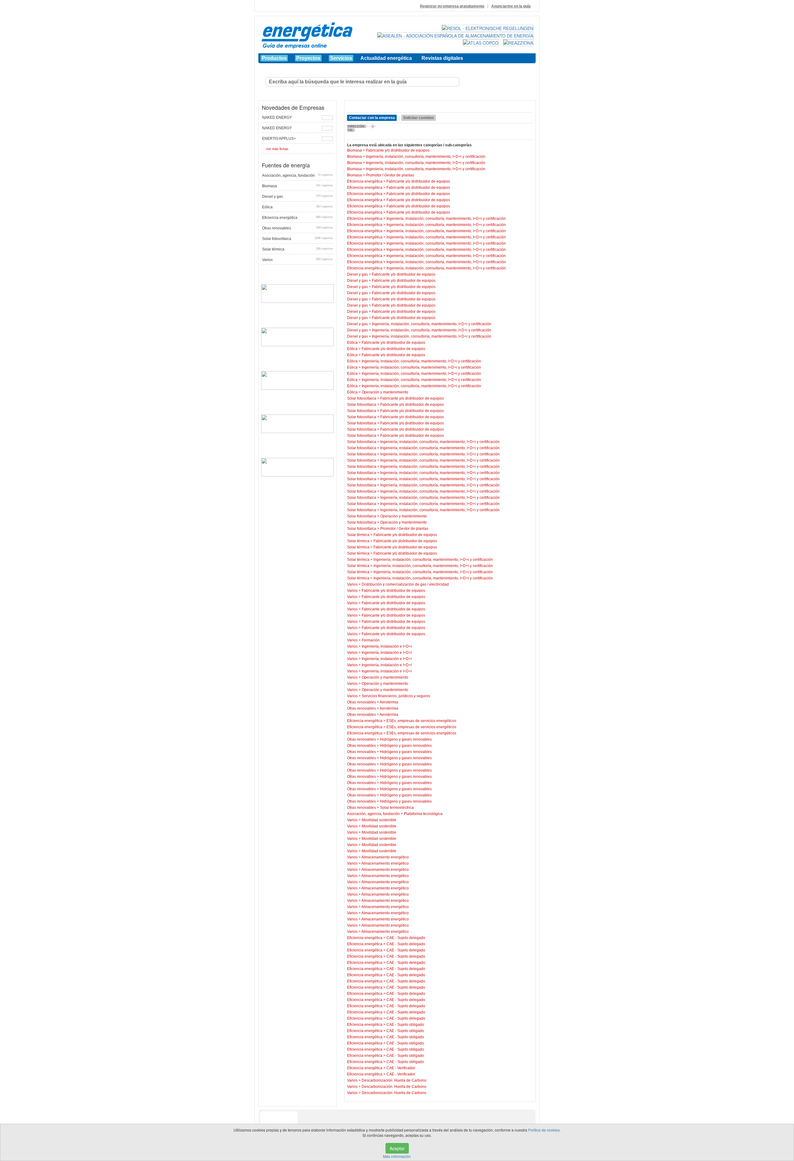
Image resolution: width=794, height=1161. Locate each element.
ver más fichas (277, 149)
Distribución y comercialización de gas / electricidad (405, 584)
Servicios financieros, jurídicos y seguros (396, 696)
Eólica (297, 207)
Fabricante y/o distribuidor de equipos (398, 150)
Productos (274, 58)
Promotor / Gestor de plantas (390, 175)
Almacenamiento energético (385, 857)
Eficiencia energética (297, 217)
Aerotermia (389, 702)
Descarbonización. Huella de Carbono (394, 1080)
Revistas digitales (442, 58)
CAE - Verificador (400, 1068)
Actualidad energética (386, 58)
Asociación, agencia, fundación (297, 175)
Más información (397, 1156)
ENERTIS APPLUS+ (279, 138)
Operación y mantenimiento (385, 392)
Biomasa (297, 186)
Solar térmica (297, 249)
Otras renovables (297, 228)
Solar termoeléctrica (397, 807)
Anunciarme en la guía (511, 6)
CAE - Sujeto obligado (405, 1024)
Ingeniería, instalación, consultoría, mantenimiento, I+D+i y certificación (425, 156)
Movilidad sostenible (379, 820)
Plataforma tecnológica (423, 814)
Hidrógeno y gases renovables (406, 739)
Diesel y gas (297, 196)
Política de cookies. (544, 1129)
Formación (371, 640)
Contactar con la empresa (372, 118)
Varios (297, 260)
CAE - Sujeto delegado (405, 938)
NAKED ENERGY (277, 117)
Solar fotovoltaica (297, 239)
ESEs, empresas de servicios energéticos (421, 721)
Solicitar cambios (418, 118)
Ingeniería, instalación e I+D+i (387, 646)
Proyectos (308, 58)
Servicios (341, 58)
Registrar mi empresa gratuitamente (452, 6)
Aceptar (397, 1148)
